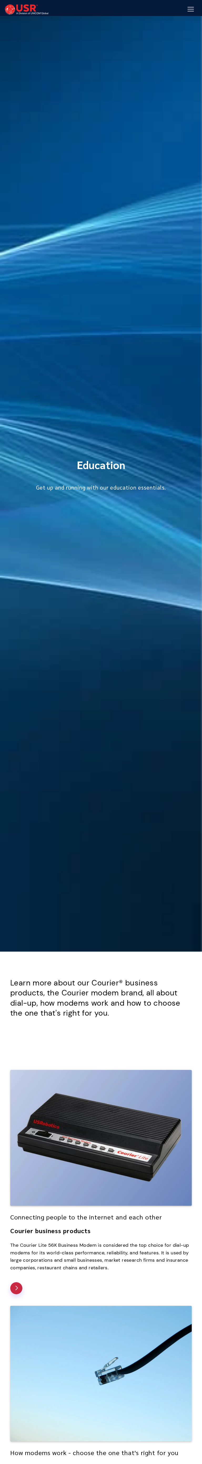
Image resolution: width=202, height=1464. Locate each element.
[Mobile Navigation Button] (191, 9)
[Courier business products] (16, 1288)
